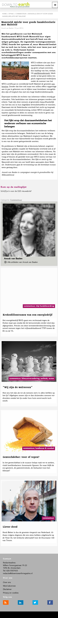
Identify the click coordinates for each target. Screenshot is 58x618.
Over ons (7, 582)
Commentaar (16, 200)
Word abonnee (9, 586)
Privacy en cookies (10, 593)
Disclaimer (7, 589)
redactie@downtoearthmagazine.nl (18, 573)
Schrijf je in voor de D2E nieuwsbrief (16, 191)
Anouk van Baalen (7, 28)
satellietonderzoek (42, 73)
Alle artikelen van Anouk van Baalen (23, 262)
